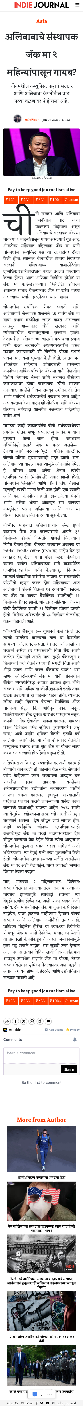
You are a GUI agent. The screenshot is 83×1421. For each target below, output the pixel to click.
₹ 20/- (25, 199)
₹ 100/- (55, 199)
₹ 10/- (10, 199)
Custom (71, 199)
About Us (12, 1403)
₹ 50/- (40, 199)
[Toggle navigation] (77, 4)
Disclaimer (27, 1403)
